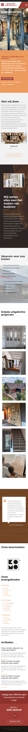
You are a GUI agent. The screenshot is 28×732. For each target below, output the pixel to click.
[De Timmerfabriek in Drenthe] (11, 5)
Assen (6, 592)
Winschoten (7, 610)
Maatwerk (11, 84)
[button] (10, 148)
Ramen (11, 82)
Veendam (7, 608)
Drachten (7, 618)
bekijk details (14, 141)
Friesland (5, 615)
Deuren (3, 84)
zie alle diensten (14, 155)
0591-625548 (14, 710)
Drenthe (5, 585)
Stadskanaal (7, 605)
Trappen (17, 82)
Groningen (6, 600)
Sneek (6, 621)
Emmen (6, 588)
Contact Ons (14, 721)
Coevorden (7, 595)
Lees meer (4, 659)
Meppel (6, 594)
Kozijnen (4, 82)
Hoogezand (7, 607)
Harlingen (7, 623)
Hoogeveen (7, 590)
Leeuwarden (7, 619)
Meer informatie (3, 17)
